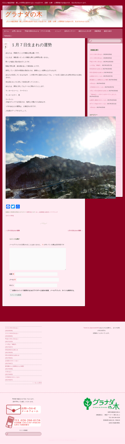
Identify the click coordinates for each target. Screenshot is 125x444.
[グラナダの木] (52, 16)
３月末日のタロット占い (97, 87)
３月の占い (93, 107)
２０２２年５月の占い (96, 54)
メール (12, 279)
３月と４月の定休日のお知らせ (99, 90)
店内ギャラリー (69, 31)
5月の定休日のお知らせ (97, 72)
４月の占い (93, 83)
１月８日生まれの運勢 (75, 230)
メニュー (58, 31)
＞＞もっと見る (37, 382)
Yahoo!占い (8, 36)
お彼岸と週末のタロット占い (98, 100)
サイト (11, 285)
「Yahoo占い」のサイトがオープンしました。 (103, 94)
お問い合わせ (16, 31)
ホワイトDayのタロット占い (98, 103)
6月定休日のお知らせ (96, 69)
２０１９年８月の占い (96, 58)
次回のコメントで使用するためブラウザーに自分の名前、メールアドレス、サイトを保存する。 (43, 290)
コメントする (10, 215)
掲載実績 (97, 31)
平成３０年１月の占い (96, 61)
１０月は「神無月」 (96, 65)
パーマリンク (54, 212)
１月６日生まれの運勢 (12, 230)
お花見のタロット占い (96, 76)
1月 (6, 45)
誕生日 (47, 212)
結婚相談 (42, 212)
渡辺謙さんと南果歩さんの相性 (99, 79)
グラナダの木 (23, 14)
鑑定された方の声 (85, 31)
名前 (11, 274)
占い (37, 212)
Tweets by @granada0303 (91, 328)
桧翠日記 (29, 212)
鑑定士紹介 (108, 31)
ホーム (6, 31)
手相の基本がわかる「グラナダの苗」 (38, 31)
